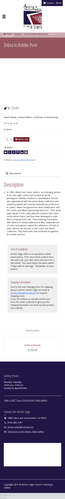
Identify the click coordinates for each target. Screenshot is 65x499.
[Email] (5, 152)
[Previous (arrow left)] (1, 498)
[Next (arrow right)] (4, 498)
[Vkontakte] (26, 152)
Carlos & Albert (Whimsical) (24, 160)
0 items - (53, 3)
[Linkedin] (22, 152)
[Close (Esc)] (10, 495)
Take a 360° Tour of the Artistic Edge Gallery (25, 400)
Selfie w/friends (32, 345)
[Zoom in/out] (1, 495)
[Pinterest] (18, 152)
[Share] (7, 495)
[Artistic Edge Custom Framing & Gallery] (32, 15)
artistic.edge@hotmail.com (24, 292)
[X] (9, 152)
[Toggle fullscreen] (4, 495)
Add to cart (23, 139)
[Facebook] (14, 152)
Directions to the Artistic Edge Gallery (26, 431)
